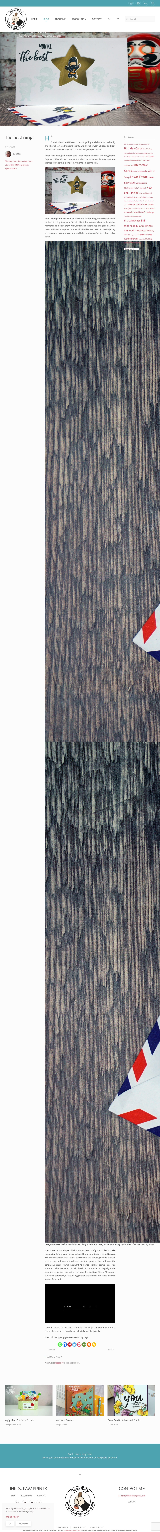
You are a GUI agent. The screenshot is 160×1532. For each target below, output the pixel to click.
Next (110, 1349)
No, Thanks (23, 1523)
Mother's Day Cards (140, 188)
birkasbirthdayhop (144, 144)
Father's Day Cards (143, 160)
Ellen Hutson (141, 157)
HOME (34, 19)
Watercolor (142, 239)
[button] (80, 1475)
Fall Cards (150, 156)
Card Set (150, 153)
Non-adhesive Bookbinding (137, 201)
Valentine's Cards (145, 234)
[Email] (84, 1344)
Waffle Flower (131, 238)
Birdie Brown (134, 144)
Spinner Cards (11, 168)
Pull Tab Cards (134, 204)
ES (117, 19)
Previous (51, 1349)
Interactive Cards (25, 161)
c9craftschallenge (143, 153)
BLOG (46, 19)
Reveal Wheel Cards (137, 209)
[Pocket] (79, 1344)
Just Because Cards (138, 171)
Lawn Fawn (9, 165)
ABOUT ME (60, 19)
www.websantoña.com (73, 1530)
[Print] (89, 1344)
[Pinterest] (69, 1344)
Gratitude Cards (128, 166)
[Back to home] (16, 19)
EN (108, 19)
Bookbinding (133, 153)
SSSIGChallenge (132, 220)
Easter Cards (134, 157)
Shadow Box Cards (129, 216)
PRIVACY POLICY (96, 1527)
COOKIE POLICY (79, 1527)
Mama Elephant (21, 165)
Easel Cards (127, 157)
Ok (10, 1523)
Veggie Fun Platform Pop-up (19, 1420)
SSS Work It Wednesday (136, 230)
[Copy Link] (94, 1344)
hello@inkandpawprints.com (132, 1495)
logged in (59, 1362)
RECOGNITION (79, 19)
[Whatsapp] (60, 1344)
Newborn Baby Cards (142, 197)
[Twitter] (74, 1344)
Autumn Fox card (65, 1420)
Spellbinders (138, 216)
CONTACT (96, 19)
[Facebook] (64, 1344)
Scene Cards (146, 209)
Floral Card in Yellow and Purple (124, 1420)
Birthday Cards (11, 161)
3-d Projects (127, 144)
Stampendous (133, 235)
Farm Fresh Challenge (130, 160)
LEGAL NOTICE (62, 1527)
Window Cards (135, 242)
